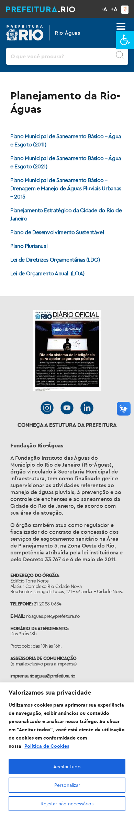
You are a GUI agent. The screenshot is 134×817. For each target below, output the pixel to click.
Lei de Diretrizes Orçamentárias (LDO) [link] (55, 259)
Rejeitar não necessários (67, 804)
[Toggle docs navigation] (121, 26)
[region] (67, 749)
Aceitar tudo (67, 767)
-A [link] (104, 8)
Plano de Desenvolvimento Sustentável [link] (57, 232)
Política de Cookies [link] (46, 746)
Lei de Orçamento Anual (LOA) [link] (47, 273)
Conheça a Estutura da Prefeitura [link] (67, 424)
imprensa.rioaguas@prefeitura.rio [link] (43, 676)
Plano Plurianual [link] (29, 245)
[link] (125, 40)
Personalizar (67, 785)
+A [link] (114, 8)
